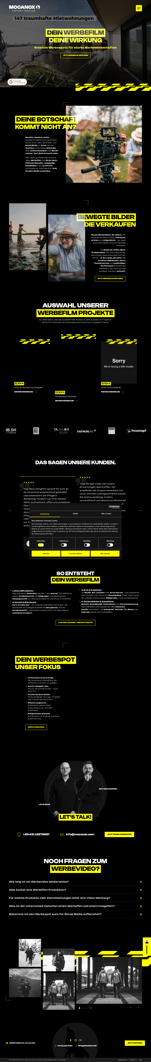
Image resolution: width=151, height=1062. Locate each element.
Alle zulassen (105, 553)
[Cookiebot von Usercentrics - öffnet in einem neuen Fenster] (110, 506)
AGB (140, 1060)
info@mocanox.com (80, 834)
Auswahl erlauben (75, 553)
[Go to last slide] (11, 510)
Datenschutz (122, 1060)
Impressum (133, 1060)
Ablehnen (46, 553)
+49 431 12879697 (36, 834)
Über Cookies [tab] (106, 513)
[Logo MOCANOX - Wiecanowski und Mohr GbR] (24, 8)
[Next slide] (140, 510)
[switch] (64, 545)
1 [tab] (79, 1008)
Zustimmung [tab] (44, 514)
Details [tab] (75, 513)
